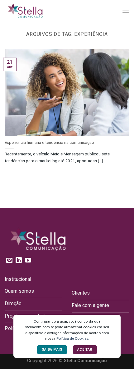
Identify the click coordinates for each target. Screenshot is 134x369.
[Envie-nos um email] (9, 260)
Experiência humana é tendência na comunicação (49, 142)
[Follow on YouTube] (28, 260)
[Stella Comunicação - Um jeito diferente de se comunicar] (36, 11)
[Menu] (125, 10)
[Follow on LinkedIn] (19, 260)
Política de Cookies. (72, 338)
